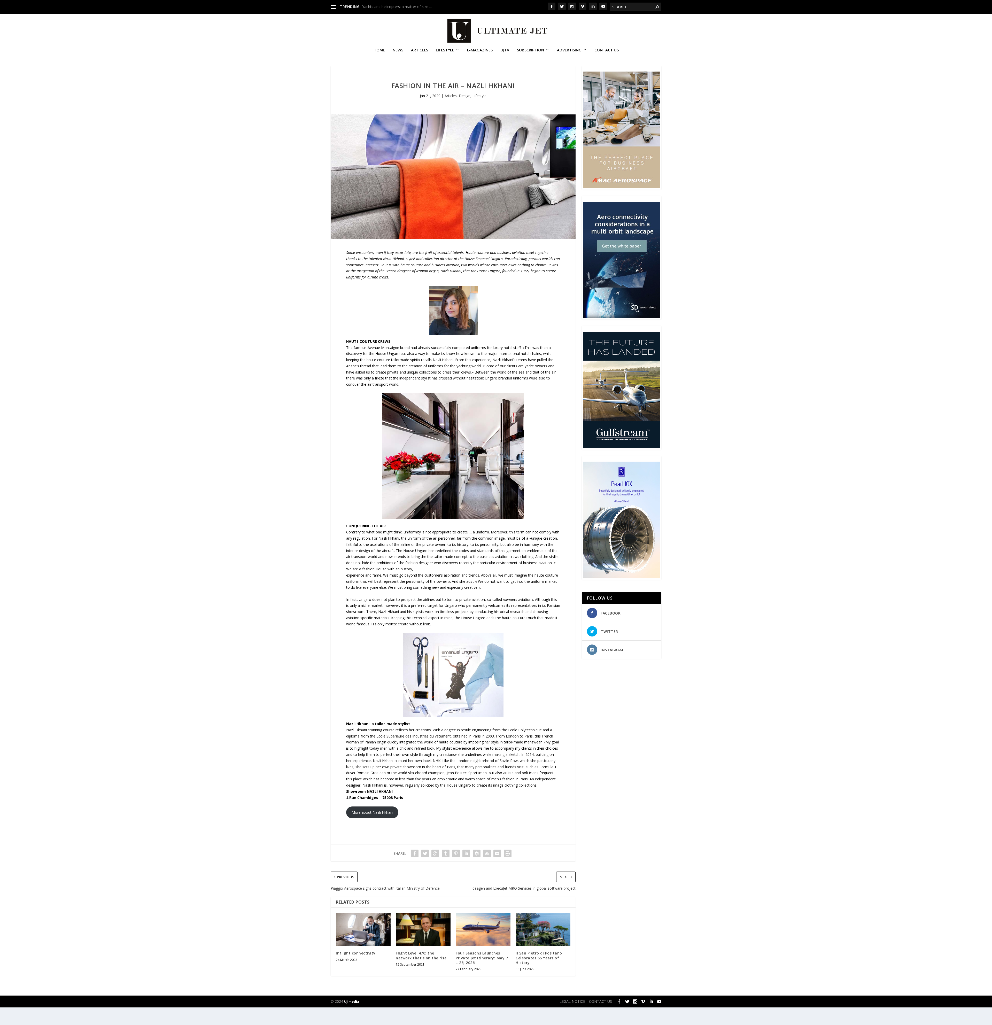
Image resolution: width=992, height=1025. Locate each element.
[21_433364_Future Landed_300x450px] (621, 446)
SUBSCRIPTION (530, 50)
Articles (419, 50)
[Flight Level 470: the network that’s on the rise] (423, 929)
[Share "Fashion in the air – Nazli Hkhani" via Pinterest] (456, 853)
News (398, 50)
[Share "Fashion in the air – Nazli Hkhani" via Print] (507, 853)
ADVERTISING (569, 50)
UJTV (504, 50)
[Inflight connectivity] (363, 929)
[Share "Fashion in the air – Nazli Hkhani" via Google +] (435, 853)
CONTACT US (606, 50)
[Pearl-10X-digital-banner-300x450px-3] (621, 576)
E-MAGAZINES (480, 50)
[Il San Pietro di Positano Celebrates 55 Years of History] (543, 929)
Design (464, 95)
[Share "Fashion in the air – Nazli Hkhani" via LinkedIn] (466, 853)
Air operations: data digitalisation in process (398, 6)
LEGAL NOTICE (572, 1001)
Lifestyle (445, 50)
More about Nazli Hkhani (372, 812)
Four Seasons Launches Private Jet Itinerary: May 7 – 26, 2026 (482, 958)
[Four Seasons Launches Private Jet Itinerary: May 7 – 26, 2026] (483, 929)
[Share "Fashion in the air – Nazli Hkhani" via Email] (497, 853)
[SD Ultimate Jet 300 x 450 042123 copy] (621, 316)
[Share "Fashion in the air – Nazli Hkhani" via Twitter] (425, 853)
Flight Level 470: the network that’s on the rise (421, 955)
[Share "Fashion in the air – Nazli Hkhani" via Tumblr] (445, 853)
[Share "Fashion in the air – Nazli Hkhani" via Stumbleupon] (487, 853)
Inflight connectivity (356, 953)
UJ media (351, 1001)
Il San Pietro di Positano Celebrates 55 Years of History (539, 958)
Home (379, 50)
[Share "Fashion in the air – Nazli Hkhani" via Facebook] (414, 853)
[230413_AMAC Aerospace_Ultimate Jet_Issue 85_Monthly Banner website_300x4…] (621, 186)
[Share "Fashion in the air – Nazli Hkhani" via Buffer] (476, 853)
